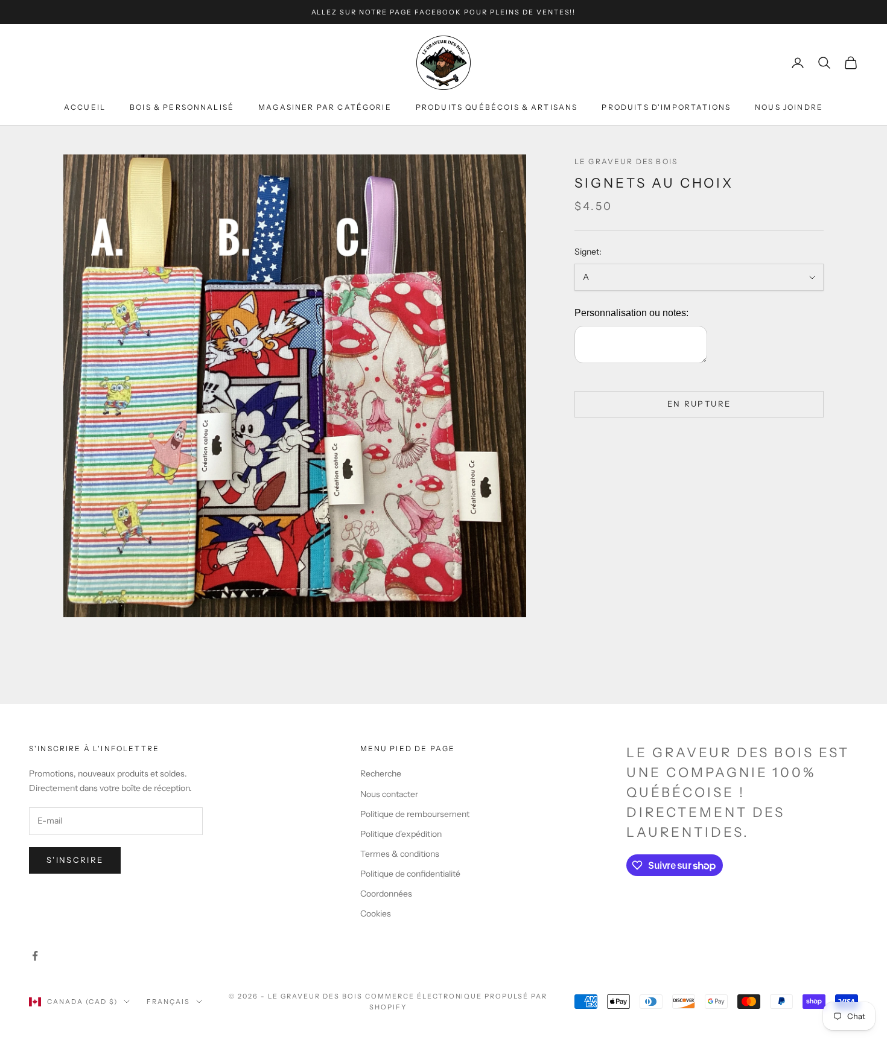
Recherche (380, 773)
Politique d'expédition (401, 833)
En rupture (699, 404)
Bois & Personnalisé (182, 107)
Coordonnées (386, 893)
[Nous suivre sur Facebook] (35, 956)
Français (168, 1001)
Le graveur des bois (626, 161)
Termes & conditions (399, 853)
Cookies (375, 913)
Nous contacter (389, 794)
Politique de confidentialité (410, 873)
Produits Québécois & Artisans (497, 107)
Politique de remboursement (414, 814)
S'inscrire (74, 860)
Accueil (85, 107)
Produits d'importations (666, 107)
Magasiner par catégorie (325, 107)
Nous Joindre (789, 107)
